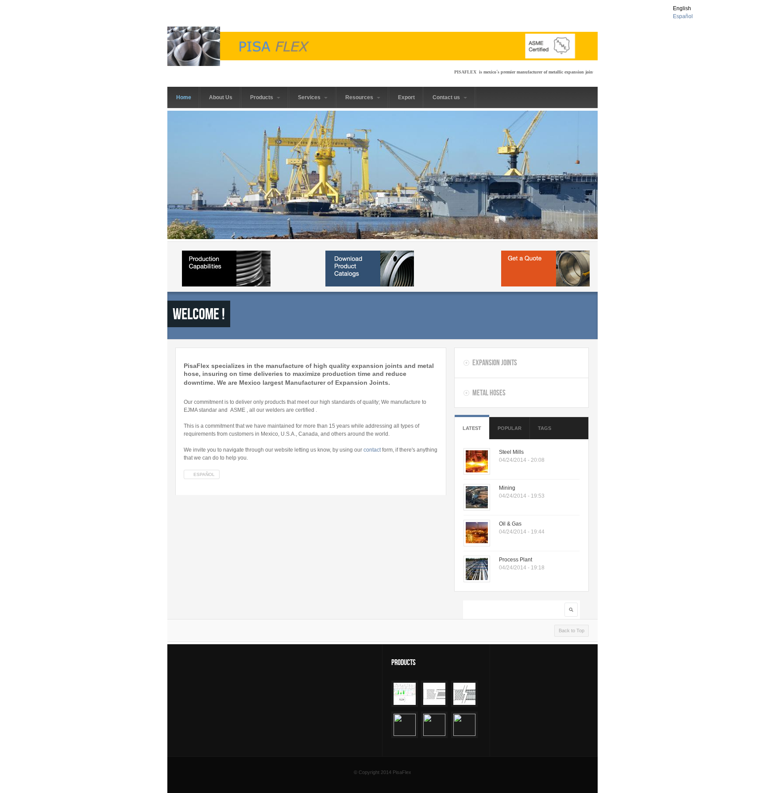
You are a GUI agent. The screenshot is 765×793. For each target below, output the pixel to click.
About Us (220, 97)
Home (183, 97)
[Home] (382, 46)
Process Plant (515, 560)
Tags (544, 428)
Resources (360, 97)
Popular (510, 428)
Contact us (447, 97)
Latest (472, 428)
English (682, 8)
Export (406, 97)
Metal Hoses (489, 392)
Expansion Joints (494, 362)
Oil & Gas (510, 524)
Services (310, 97)
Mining (507, 488)
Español (683, 16)
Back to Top (571, 630)
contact (372, 450)
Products (262, 97)
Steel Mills (511, 452)
